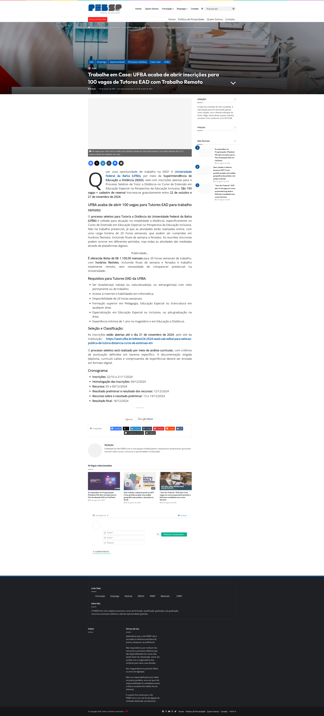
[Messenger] (115, 163)
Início (93, 27)
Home (138, 8)
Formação (167, 8)
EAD (91, 61)
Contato (195, 8)
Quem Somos (151, 8)
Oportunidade (117, 61)
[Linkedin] (102, 163)
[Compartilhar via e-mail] (121, 163)
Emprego (181, 8)
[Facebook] (90, 163)
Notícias (128, 596)
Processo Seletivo (137, 61)
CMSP (179, 596)
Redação (93, 89)
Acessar (183, 515)
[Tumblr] (109, 163)
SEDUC (141, 596)
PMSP (152, 596)
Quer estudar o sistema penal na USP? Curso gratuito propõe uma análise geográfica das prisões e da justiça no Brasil (139, 496)
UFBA (167, 61)
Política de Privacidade (191, 19)
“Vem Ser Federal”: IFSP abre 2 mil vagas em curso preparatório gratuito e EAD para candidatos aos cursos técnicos (175, 496)
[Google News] (145, 419)
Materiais (165, 596)
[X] (96, 163)
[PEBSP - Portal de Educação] (105, 8)
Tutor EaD (155, 61)
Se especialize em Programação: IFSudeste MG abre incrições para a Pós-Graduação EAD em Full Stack (102, 494)
